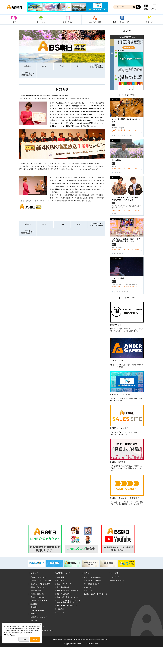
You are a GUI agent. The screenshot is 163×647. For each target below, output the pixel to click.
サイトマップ (89, 590)
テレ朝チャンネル (117, 581)
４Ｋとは (45, 66)
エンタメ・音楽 (95, 22)
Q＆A (62, 66)
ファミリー (127, 253)
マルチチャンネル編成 (92, 577)
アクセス (60, 612)
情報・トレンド (118, 213)
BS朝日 (14, 7)
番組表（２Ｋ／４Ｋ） (39, 577)
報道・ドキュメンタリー (122, 22)
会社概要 (60, 577)
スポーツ (149, 22)
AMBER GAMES (37, 610)
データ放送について (92, 584)
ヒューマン (129, 135)
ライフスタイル (118, 135)
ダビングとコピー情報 (92, 581)
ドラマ (13, 22)
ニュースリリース (64, 584)
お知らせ (28, 66)
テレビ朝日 (114, 577)
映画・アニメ (68, 22)
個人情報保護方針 (64, 594)
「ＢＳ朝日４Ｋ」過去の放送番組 (96, 66)
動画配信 (34, 604)
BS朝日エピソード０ (38, 600)
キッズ (116, 291)
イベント (34, 620)
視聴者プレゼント (37, 587)
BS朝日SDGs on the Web (40, 581)
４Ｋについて (89, 587)
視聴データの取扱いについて (68, 605)
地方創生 (34, 607)
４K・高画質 (117, 253)
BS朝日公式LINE (37, 594)
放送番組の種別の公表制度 (67, 590)
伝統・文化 (122, 172)
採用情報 (60, 581)
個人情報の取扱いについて (67, 597)
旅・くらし (41, 22)
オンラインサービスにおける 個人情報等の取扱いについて (67, 601)
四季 (115, 172)
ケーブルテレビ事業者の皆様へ (27, 74)
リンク (79, 66)
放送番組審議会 (63, 587)
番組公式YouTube (37, 597)
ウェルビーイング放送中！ (41, 584)
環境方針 (60, 609)
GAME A (34, 614)
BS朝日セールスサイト (39, 617)
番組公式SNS (35, 590)
